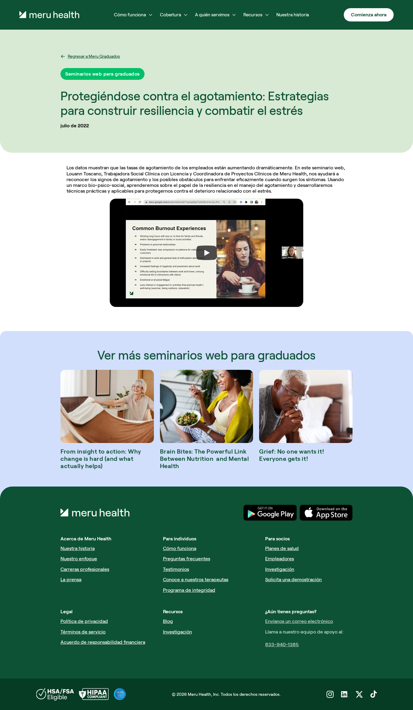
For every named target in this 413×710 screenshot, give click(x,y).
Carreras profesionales (84, 569)
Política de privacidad (84, 621)
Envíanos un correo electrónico (299, 621)
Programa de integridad (189, 590)
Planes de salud (282, 548)
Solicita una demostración (293, 579)
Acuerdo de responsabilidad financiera (102, 642)
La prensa (70, 579)
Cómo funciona (179, 548)
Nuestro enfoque (78, 558)
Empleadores (279, 558)
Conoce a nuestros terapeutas (195, 579)
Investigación (279, 569)
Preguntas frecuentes (186, 558)
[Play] (206, 253)
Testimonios (176, 569)
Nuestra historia (77, 548)
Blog (168, 621)
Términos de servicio (83, 631)
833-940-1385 (282, 644)
